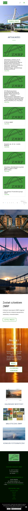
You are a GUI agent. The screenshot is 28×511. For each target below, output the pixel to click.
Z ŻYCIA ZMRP (8, 122)
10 (17, 202)
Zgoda (8, 508)
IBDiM (16, 473)
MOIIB (14, 495)
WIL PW (14, 492)
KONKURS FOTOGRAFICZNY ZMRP (14, 15)
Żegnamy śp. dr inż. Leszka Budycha (12, 144)
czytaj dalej (6, 70)
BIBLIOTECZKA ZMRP (14, 424)
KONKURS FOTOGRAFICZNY (14, 443)
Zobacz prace (14, 21)
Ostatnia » (25, 203)
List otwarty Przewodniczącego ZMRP (13, 192)
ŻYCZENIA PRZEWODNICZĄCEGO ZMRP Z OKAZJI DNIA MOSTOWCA (14, 168)
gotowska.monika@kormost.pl (16, 484)
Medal (13, 363)
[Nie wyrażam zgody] (26, 507)
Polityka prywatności (14, 462)
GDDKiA (14, 498)
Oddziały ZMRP (14, 490)
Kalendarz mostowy (14, 404)
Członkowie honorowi (14, 369)
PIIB (14, 497)
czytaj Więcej (9, 320)
